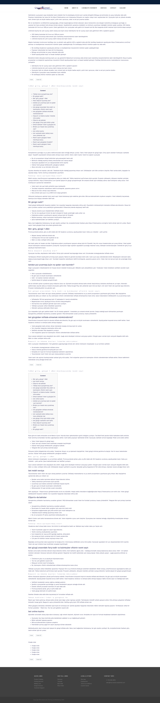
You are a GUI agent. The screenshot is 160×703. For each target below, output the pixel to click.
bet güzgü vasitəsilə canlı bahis (43, 420)
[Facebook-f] (114, 700)
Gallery (123, 8)
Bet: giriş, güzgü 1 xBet (40, 98)
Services (103, 8)
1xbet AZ (38, 79)
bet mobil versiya (38, 381)
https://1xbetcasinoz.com (61, 17)
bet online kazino (38, 131)
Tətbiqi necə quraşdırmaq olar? (43, 94)
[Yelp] (122, 700)
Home (66, 8)
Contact (113, 8)
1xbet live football (83, 500)
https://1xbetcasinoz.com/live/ (120, 42)
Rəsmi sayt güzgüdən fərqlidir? (43, 142)
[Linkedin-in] (125, 700)
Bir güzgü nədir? (38, 96)
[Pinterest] (120, 700)
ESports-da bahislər (39, 120)
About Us (75, 8)
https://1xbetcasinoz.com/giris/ (98, 223)
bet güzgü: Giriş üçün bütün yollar (43, 122)
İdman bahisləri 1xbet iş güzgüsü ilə (44, 124)
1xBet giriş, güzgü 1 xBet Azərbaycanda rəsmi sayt (56, 86)
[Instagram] (117, 700)
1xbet (31, 79)
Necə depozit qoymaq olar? (42, 100)
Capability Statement (89, 8)
